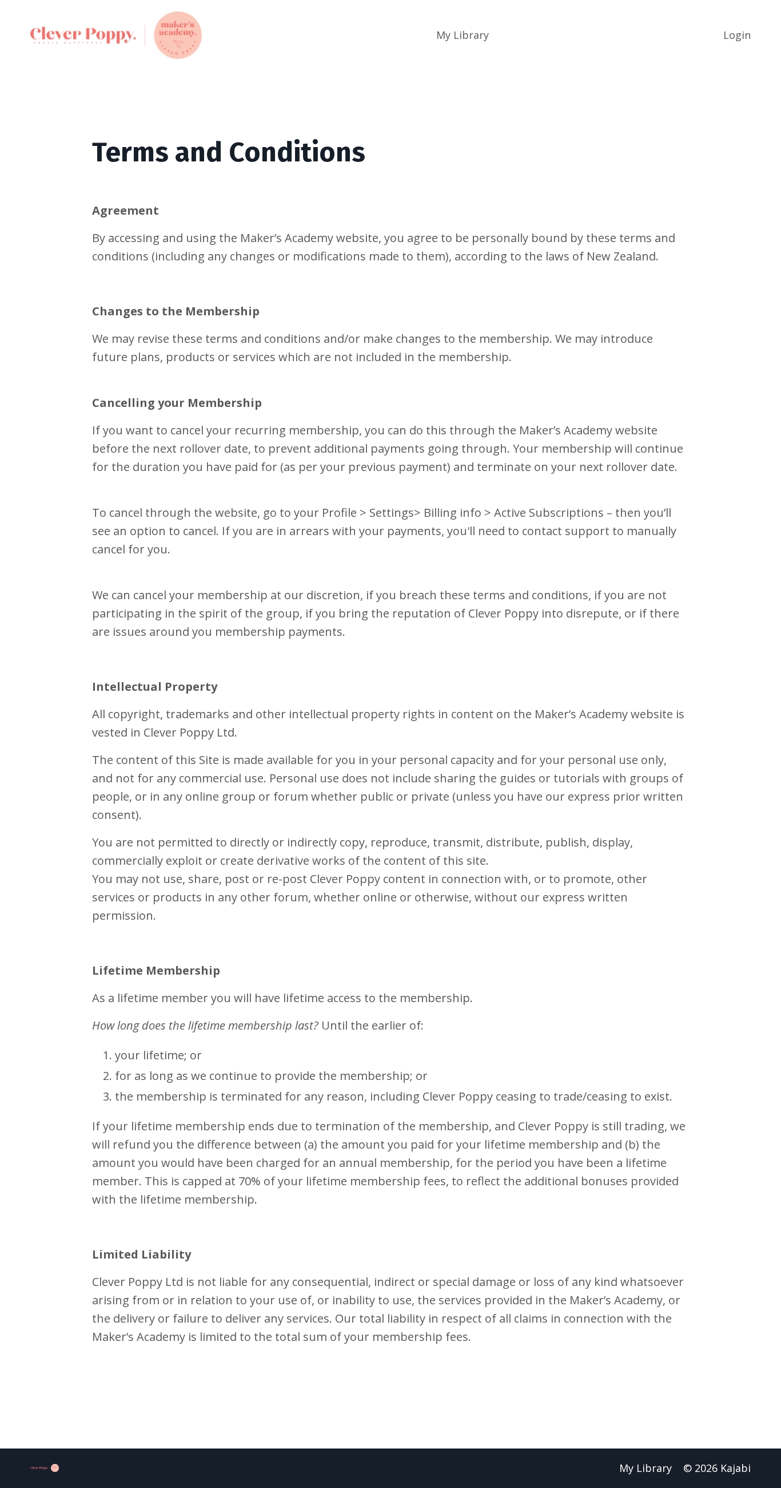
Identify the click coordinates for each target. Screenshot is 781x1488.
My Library (462, 35)
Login (737, 35)
